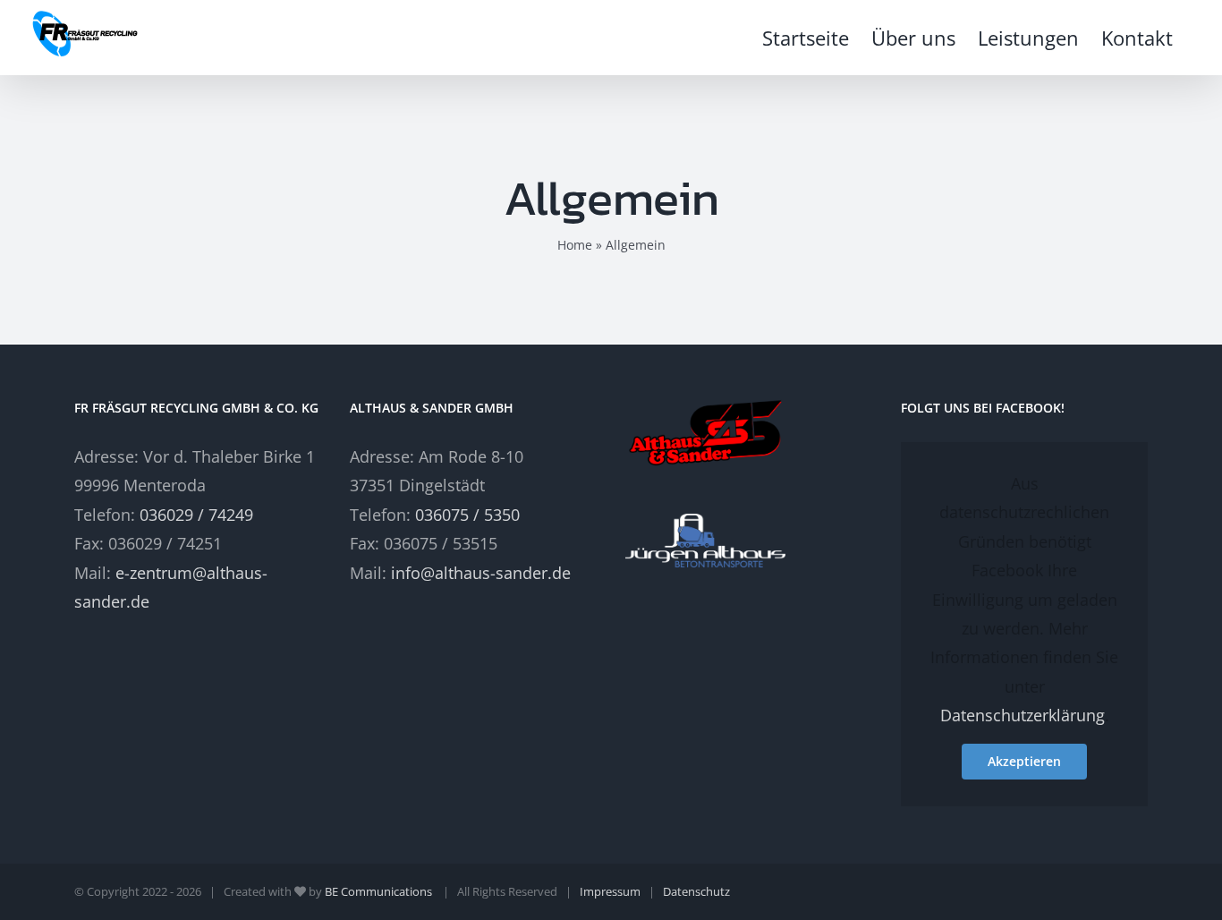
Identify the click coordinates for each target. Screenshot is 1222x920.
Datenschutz (696, 891)
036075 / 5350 (467, 514)
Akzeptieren (1024, 761)
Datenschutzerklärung (1022, 715)
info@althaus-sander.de (481, 573)
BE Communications (380, 891)
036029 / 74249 (196, 514)
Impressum (610, 891)
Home (574, 244)
